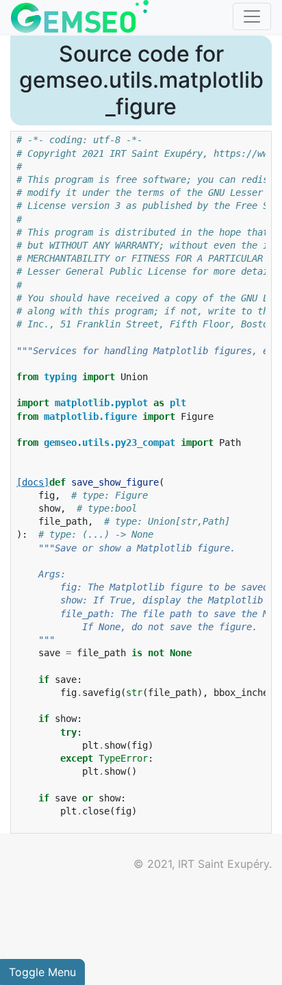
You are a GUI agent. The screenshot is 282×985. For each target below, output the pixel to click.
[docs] (32, 482)
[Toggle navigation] (252, 16)
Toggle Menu (42, 972)
